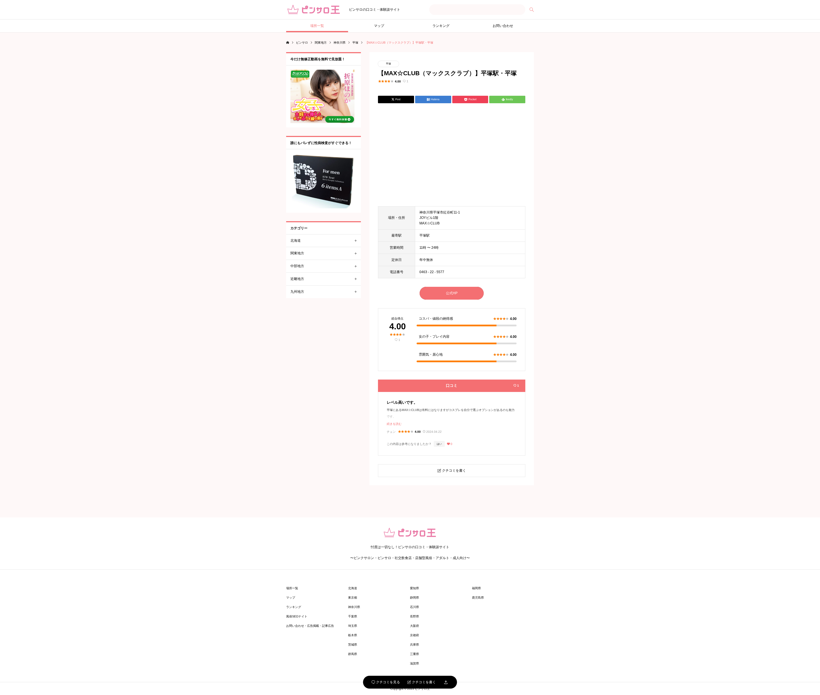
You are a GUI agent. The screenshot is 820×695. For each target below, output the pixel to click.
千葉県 (352, 616)
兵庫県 (414, 644)
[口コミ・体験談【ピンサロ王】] (313, 9)
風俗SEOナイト (296, 616)
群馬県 (352, 654)
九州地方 (297, 291)
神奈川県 (354, 607)
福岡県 (476, 588)
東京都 (352, 597)
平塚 (388, 63)
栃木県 (352, 635)
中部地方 (297, 266)
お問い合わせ (503, 26)
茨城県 (352, 644)
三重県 (414, 654)
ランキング (441, 26)
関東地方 (297, 253)
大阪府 (414, 625)
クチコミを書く (421, 682)
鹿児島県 (478, 597)
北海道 (295, 240)
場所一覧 (317, 26)
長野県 (414, 616)
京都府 (414, 635)
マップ (379, 26)
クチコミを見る (386, 682)
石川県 (414, 607)
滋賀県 (414, 663)
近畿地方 (297, 279)
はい (439, 443)
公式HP (452, 293)
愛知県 (414, 588)
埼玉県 (352, 625)
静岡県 (414, 597)
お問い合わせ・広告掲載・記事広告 (310, 625)
